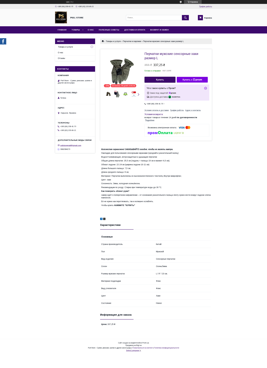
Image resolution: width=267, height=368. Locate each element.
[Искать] (185, 17)
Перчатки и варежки (132, 41)
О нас (91, 30)
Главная (62, 30)
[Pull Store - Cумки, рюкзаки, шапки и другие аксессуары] (61, 23)
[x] (104, 219)
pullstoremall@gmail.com (70, 145)
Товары (75, 30)
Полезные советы (109, 30)
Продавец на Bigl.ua (133, 345)
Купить (160, 80)
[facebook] (101, 219)
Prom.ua (145, 343)
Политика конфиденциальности (166, 348)
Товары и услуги (113, 41)
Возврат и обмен (159, 30)
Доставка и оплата (134, 30)
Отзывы (61, 58)
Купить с (187, 80)
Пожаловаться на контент (142, 348)
